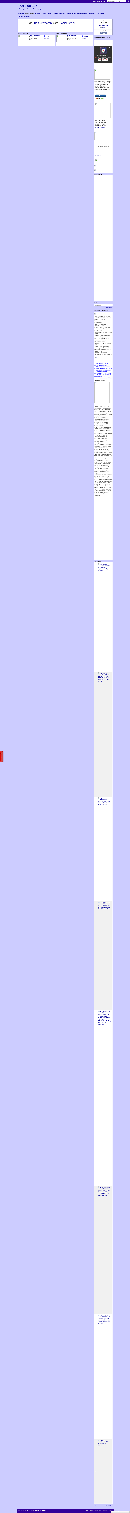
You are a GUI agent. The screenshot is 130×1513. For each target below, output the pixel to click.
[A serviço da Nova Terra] (102, 110)
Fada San (31, 1510)
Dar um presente (47, 37)
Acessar (103, 1)
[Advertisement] (100, 206)
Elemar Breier (67, 22)
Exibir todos (109, 1505)
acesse (104, 27)
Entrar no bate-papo (117, 1511)
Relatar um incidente (95, 1510)
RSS (95, 1505)
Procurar (128, 1)
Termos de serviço (107, 1510)
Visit (97, 155)
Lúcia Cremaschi (42, 22)
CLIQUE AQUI (99, 128)
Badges (86, 1510)
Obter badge (108, 307)
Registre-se (96, 1)
